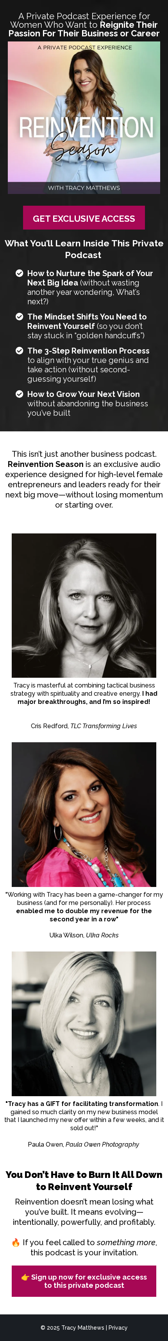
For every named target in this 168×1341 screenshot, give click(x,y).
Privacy (118, 1328)
